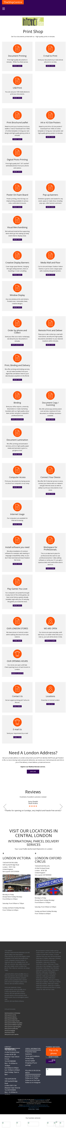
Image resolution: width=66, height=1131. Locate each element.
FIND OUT (50, 704)
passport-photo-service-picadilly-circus (15, 989)
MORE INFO (50, 66)
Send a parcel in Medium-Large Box (13, 1024)
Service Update (30, 1061)
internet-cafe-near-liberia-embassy (14, 1001)
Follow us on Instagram (32, 1082)
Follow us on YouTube (32, 1080)
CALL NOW (17, 706)
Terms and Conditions (32, 1056)
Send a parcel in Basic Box (11, 1019)
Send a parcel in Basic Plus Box (12, 1021)
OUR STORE (50, 568)
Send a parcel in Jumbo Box (11, 1028)
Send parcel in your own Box (11, 1034)
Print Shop (17, 66)
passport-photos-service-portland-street (16, 995)
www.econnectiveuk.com (44, 1106)
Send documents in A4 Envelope (12, 1013)
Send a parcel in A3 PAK (10, 1015)
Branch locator (17, 673)
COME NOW (17, 640)
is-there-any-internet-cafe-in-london (14, 991)
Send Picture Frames (10, 1032)
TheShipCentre (13, 2)
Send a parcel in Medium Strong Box (13, 1023)
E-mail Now (17, 737)
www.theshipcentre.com (28, 1105)
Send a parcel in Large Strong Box (13, 1026)
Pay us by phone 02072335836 (53, 1052)
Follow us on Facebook (32, 1076)
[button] (5, 808)
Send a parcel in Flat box (10, 1017)
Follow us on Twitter (31, 1078)
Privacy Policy (29, 1058)
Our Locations (17, 345)
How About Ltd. (26, 1100)
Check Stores (50, 640)
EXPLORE (33, 772)
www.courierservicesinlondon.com (40, 1105)
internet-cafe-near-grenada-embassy (15, 993)
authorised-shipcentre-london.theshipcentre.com (28, 1106)
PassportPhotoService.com (34, 1107)
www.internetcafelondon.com (40, 1099)
